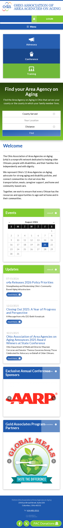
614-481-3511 (33, 510)
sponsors (49, 371)
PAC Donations (44, 523)
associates (48, 424)
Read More (12, 294)
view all (50, 213)
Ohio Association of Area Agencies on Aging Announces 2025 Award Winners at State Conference (31, 340)
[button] (9, 398)
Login (49, 19)
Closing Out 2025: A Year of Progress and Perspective (31, 310)
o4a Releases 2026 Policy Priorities (29, 282)
